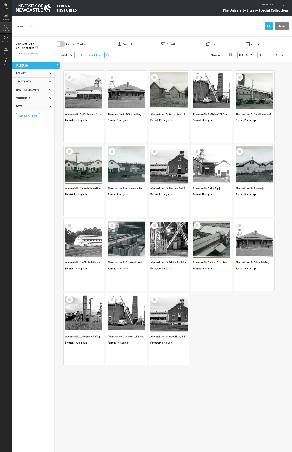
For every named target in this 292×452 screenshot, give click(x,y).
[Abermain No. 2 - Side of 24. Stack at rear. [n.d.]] (211, 90)
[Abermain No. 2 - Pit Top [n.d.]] (211, 165)
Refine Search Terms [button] (91, 55)
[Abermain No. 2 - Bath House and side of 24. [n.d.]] (254, 90)
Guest (272, 4)
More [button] (6, 64)
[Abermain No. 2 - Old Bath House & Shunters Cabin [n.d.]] (83, 239)
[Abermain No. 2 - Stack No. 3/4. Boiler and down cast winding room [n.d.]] (169, 313)
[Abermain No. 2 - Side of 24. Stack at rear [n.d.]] (126, 313)
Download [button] (124, 44)
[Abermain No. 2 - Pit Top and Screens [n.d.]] (83, 90)
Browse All (5, 19)
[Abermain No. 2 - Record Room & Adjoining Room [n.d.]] (169, 90)
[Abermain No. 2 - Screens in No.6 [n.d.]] (126, 239)
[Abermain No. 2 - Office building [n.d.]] (126, 90)
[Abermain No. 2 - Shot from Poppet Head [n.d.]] (211, 239)
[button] (269, 26)
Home (6, 8)
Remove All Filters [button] (28, 53)
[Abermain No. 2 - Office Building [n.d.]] (254, 239)
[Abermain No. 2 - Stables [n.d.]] (254, 165)
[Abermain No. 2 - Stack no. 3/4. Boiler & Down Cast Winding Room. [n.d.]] (169, 165)
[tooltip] (107, 55)
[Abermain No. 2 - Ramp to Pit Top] (83, 313)
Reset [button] (281, 26)
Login (6, 53)
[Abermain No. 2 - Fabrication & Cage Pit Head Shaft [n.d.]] (169, 239)
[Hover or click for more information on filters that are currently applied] (36, 47)
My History (5, 42)
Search (6, 31)
